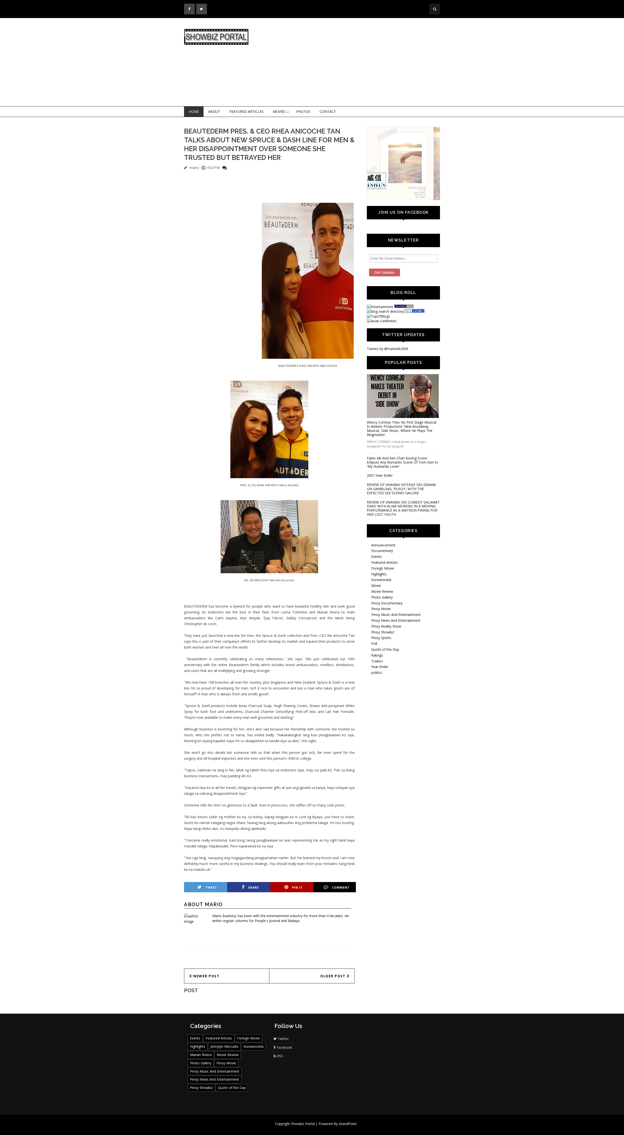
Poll (374, 643)
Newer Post (206, 976)
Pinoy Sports (381, 637)
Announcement (383, 545)
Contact (328, 111)
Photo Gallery (382, 597)
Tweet (211, 887)
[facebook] (189, 9)
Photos (303, 111)
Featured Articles (246, 111)
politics (376, 672)
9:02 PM (213, 167)
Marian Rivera (201, 1054)
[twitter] (201, 9)
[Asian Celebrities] (382, 321)
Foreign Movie (382, 568)
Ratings (377, 655)
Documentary (382, 550)
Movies (279, 111)
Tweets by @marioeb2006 (387, 348)
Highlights (379, 574)
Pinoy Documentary (387, 603)
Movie (376, 585)
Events (376, 556)
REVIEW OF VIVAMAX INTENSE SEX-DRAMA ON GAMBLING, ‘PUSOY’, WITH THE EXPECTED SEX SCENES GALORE (401, 488)
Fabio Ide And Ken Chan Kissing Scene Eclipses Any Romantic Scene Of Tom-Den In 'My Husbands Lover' (402, 462)
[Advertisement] (352, 62)
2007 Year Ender (380, 475)
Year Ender (379, 666)
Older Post (333, 976)
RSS (279, 1056)
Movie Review (382, 591)
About (214, 111)
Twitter (283, 1038)
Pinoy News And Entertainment (395, 620)
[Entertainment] (380, 306)
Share (253, 887)
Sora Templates (326, 1128)
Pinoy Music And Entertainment (396, 614)
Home (194, 111)
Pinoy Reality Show (386, 626)
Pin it (297, 887)
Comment (341, 887)
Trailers (377, 661)
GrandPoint (348, 1123)
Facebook (283, 1047)
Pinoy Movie (381, 608)
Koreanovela (381, 579)
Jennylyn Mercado (224, 1046)
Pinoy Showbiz (382, 632)
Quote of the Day (385, 649)
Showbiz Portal (303, 1123)
